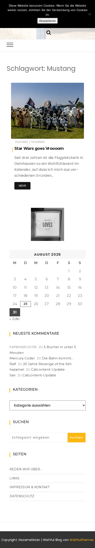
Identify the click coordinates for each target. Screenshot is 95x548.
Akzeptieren (47, 21)
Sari (12, 375)
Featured (21, 142)
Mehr (22, 186)
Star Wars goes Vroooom (39, 148)
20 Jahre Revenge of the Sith (47, 364)
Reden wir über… (26, 469)
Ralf (13, 364)
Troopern (38, 142)
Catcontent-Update (48, 369)
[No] (89, 14)
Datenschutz (22, 496)
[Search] (48, 32)
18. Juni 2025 (69, 132)
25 (25, 304)
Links (14, 478)
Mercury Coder (22, 358)
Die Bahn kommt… (58, 358)
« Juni (15, 319)
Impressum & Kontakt (29, 487)
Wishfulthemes (82, 540)
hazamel (30, 132)
